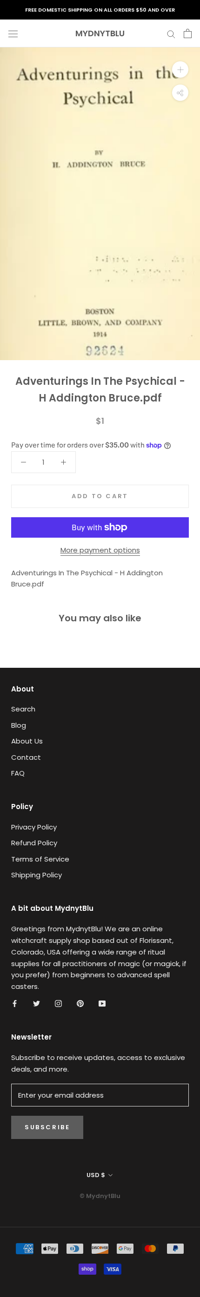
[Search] (171, 33)
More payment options (100, 550)
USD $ (96, 1175)
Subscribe (47, 1127)
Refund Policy (34, 843)
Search (23, 709)
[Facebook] (14, 1003)
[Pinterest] (80, 1003)
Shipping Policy (36, 875)
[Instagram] (58, 1003)
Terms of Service (40, 859)
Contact (26, 757)
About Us (27, 741)
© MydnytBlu (100, 1196)
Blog (18, 725)
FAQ (18, 773)
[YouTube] (102, 1003)
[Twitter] (36, 1003)
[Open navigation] (13, 33)
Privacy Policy (34, 827)
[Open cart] (188, 33)
